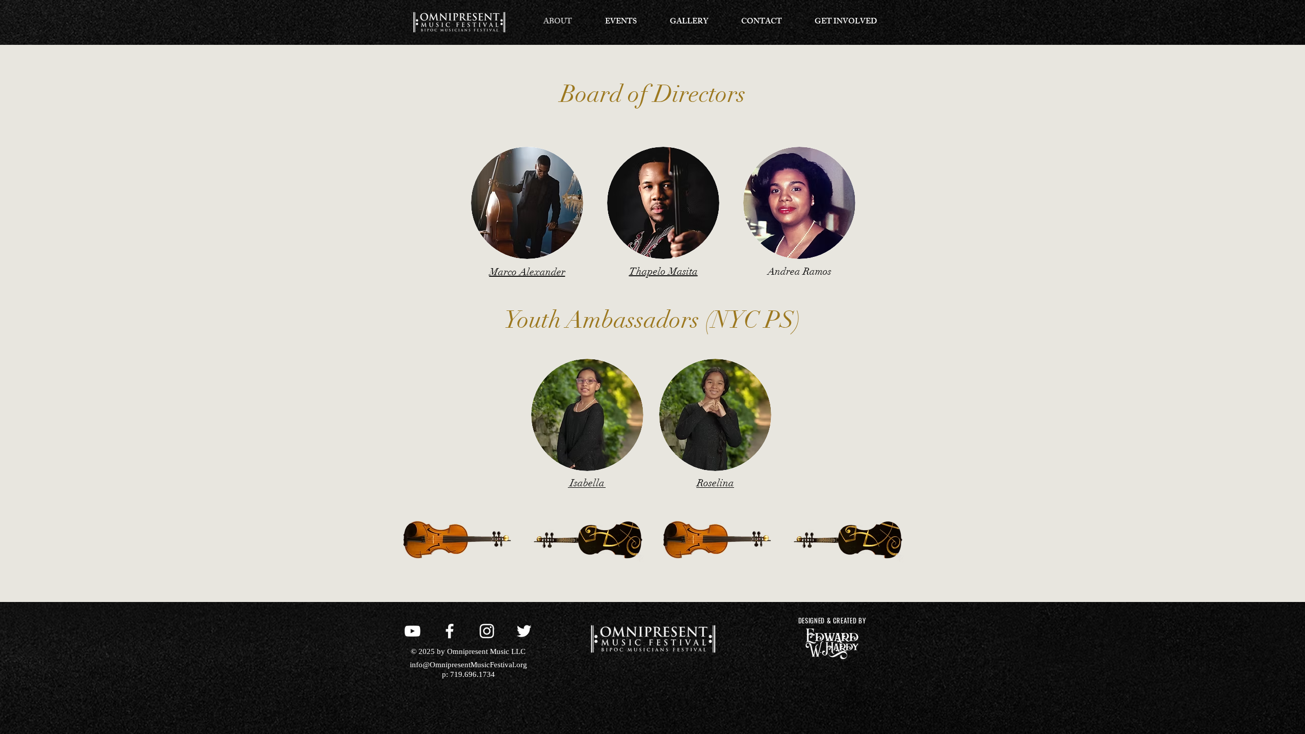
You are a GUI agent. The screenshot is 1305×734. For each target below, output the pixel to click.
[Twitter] (524, 631)
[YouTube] (412, 631)
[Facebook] (449, 631)
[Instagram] (487, 631)
